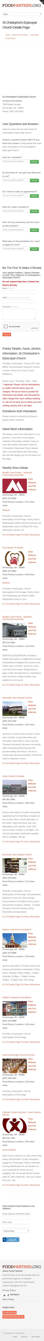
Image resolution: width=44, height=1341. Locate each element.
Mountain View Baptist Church (17, 698)
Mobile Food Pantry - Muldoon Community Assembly (17, 473)
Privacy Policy (9, 1290)
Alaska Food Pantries (20, 35)
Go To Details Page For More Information (21, 535)
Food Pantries (22, 7)
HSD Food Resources (13, 1317)
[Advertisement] (22, 65)
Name (8, 288)
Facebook (7, 1294)
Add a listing (8, 1299)
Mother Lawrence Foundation (16, 929)
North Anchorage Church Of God (18, 1055)
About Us (24, 1337)
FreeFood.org (9, 1313)
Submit (6, 334)
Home (8, 35)
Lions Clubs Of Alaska (13, 776)
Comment (9, 307)
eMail (15, 297)
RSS (3, 1294)
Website (6, 510)
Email (5, 1150)
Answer (34, 161)
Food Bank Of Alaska (12, 547)
